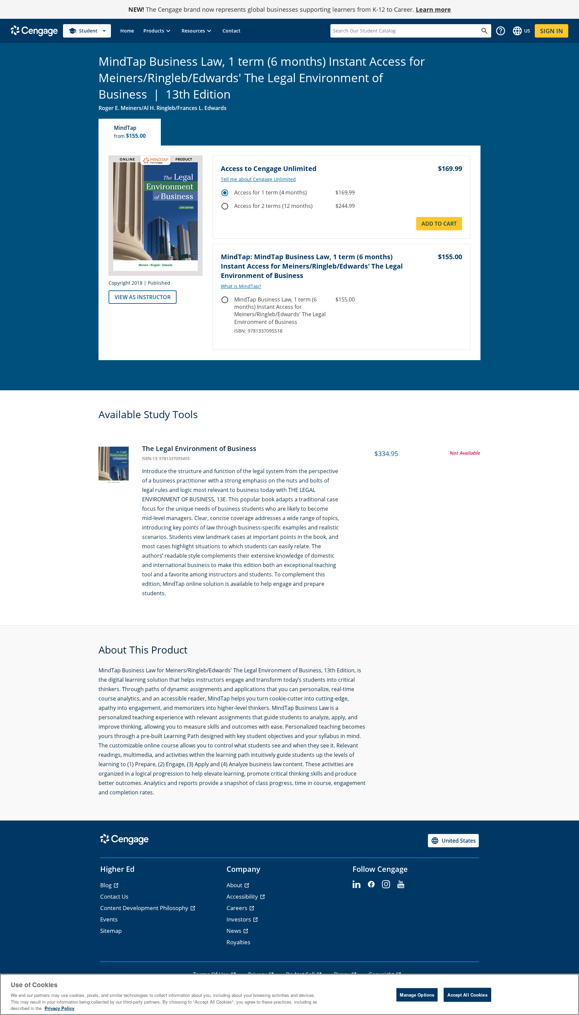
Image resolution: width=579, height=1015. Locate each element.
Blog (106, 885)
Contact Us (114, 896)
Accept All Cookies (467, 995)
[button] (157, 31)
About (235, 885)
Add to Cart (439, 223)
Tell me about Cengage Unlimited (258, 179)
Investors (239, 919)
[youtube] (401, 885)
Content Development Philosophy (145, 908)
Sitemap (111, 931)
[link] (127, 31)
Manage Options (417, 995)
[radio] (225, 193)
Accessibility (243, 896)
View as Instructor (143, 297)
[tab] (130, 132)
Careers (238, 908)
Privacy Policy (59, 1008)
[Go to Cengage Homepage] (34, 30)
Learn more (433, 9)
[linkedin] (356, 885)
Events (109, 919)
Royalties (238, 942)
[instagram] (386, 885)
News (235, 931)
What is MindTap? (241, 286)
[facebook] (371, 885)
